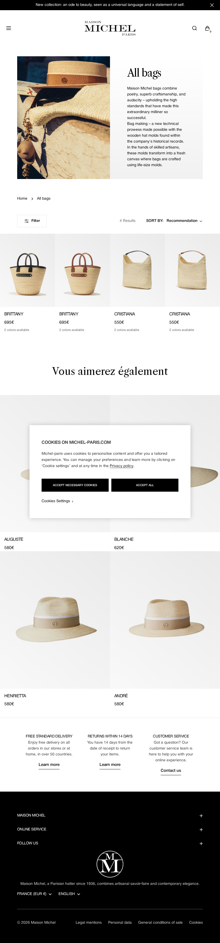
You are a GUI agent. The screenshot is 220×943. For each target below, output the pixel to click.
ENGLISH (66, 894)
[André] (165, 620)
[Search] (194, 28)
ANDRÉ (121, 696)
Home (22, 198)
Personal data (120, 923)
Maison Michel (43, 923)
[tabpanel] (110, 551)
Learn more (49, 765)
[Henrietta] (55, 620)
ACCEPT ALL (145, 485)
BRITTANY (13, 314)
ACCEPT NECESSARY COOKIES (75, 485)
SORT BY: (154, 221)
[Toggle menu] (8, 28)
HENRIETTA (15, 696)
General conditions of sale (160, 923)
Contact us (171, 771)
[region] (110, 471)
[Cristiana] (137, 270)
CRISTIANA (124, 314)
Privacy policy (121, 466)
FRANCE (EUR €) (31, 894)
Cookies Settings (56, 501)
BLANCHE (124, 540)
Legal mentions (89, 923)
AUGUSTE (13, 540)
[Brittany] (27, 270)
